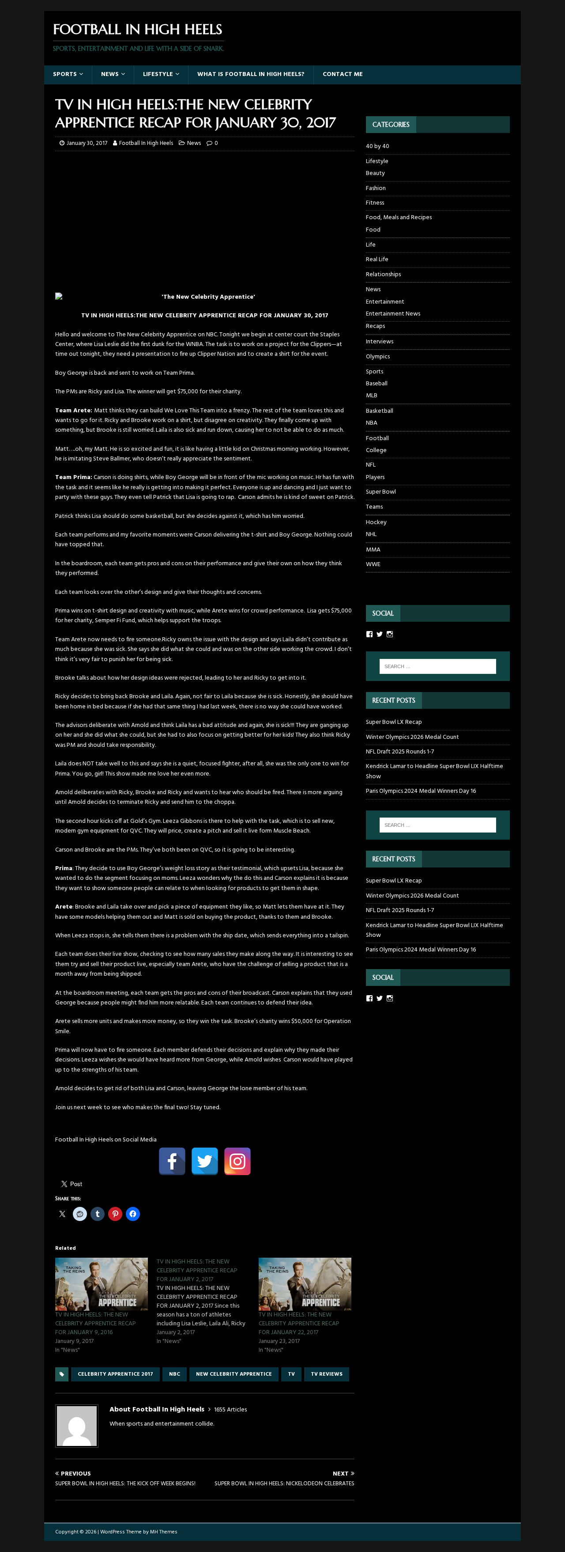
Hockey (376, 522)
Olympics (378, 357)
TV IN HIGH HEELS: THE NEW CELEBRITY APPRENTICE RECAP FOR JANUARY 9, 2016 (95, 1324)
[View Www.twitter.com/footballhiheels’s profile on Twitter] (379, 634)
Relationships (383, 275)
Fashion (376, 188)
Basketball (379, 411)
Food (373, 230)
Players (375, 478)
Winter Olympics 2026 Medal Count (412, 737)
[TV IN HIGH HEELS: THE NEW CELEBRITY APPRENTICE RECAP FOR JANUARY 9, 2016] (101, 1284)
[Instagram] (237, 1161)
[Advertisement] (204, 222)
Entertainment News (393, 314)
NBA (371, 423)
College (376, 451)
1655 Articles (230, 1410)
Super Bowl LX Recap (394, 722)
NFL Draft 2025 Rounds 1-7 (400, 752)
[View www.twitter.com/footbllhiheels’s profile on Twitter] (379, 998)
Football (377, 439)
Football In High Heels (146, 143)
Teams (374, 507)
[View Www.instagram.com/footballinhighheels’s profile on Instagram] (389, 634)
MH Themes (163, 1532)
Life (371, 245)
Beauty (375, 174)
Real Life (377, 260)
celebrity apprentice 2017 (115, 1374)
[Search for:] (438, 666)
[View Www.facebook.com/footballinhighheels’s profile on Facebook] (369, 634)
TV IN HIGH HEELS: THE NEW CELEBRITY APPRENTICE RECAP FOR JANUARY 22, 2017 (299, 1324)
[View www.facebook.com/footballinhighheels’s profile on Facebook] (369, 998)
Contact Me (343, 74)
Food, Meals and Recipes (399, 218)
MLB (371, 396)
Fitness (375, 203)
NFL (371, 465)
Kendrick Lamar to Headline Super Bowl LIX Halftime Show (434, 771)
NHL (371, 535)
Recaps (375, 326)
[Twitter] (205, 1161)
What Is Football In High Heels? (251, 74)
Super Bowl (381, 492)
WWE (373, 564)
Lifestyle (158, 74)
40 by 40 (377, 147)
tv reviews (327, 1374)
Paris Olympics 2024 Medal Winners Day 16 (421, 791)
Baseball (377, 384)
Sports (65, 74)
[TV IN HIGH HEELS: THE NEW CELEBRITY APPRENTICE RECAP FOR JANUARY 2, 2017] (207, 1302)
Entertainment (385, 302)
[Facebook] (172, 1161)
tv (291, 1374)
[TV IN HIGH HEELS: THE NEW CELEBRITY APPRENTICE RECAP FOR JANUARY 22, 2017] (305, 1284)
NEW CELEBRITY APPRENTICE (234, 1374)
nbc (174, 1374)
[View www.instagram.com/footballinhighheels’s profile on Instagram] (389, 998)
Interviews (379, 342)
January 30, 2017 (87, 143)
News (110, 74)
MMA (373, 550)
